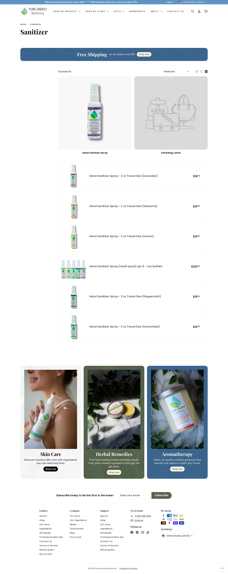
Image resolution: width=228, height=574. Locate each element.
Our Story (44, 524)
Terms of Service (48, 545)
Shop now (50, 469)
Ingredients (137, 11)
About (155, 11)
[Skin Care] (50, 409)
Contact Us (175, 11)
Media (73, 524)
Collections (36, 24)
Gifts (118, 11)
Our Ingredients (78, 520)
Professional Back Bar (51, 537)
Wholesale (45, 532)
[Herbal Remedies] (114, 409)
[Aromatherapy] (177, 409)
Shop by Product (65, 11)
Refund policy (46, 549)
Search (43, 516)
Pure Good (75, 537)
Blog (72, 532)
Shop (42, 520)
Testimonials (77, 528)
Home (23, 24)
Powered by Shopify (128, 568)
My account (45, 554)
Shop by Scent (96, 11)
